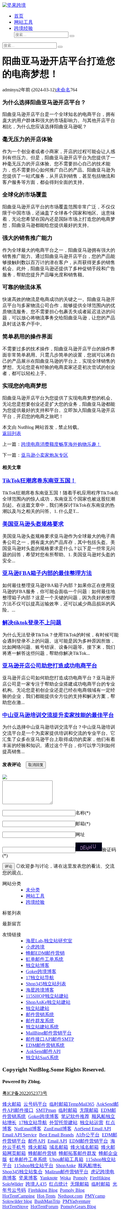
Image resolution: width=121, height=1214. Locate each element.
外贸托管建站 (63, 1122)
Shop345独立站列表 (46, 983)
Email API (57, 1140)
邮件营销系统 (40, 1014)
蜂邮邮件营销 (42, 1153)
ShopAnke (66, 1165)
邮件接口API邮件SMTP (50, 1039)
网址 (80, 834)
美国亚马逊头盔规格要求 (33, 524)
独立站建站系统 (42, 1026)
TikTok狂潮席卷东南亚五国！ (39, 480)
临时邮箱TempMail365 (71, 1104)
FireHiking (100, 1177)
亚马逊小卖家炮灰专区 (44, 455)
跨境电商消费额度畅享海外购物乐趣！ (61, 444)
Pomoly (80, 1177)
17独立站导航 (40, 977)
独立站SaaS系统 (42, 1057)
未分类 (33, 889)
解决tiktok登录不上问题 (31, 622)
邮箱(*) (82, 823)
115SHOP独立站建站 (47, 996)
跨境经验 (23, 28)
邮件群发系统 (40, 1020)
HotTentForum (44, 1206)
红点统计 (58, 1184)
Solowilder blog (17, 1201)
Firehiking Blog (43, 1190)
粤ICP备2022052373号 (24, 1093)
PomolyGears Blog (78, 1206)
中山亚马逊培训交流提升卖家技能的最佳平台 (58, 715)
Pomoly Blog (72, 1190)
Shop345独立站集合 (22, 1171)
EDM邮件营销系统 (45, 1045)
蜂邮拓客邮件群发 (77, 1153)
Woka (65, 1177)
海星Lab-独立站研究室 (49, 940)
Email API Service (19, 1134)
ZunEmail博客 (58, 1128)
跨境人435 (36, 1184)
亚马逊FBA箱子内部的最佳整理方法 (47, 573)
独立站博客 (37, 965)
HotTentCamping (18, 1196)
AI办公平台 (88, 1134)
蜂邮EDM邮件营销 (45, 953)
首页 (18, 15)
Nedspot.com (70, 1196)
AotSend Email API (92, 1128)
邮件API (36, 1140)
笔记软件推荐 (75, 1116)
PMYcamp (95, 1196)
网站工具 (23, 22)
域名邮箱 (58, 1147)
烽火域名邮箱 (84, 1147)
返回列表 (11, 433)
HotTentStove (15, 1206)
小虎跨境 (35, 946)
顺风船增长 (90, 1165)
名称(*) (82, 812)
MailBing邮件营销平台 (49, 1032)
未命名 (63, 89)
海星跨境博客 (40, 989)
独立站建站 (37, 1008)
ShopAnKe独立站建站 (48, 1002)
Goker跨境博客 (41, 971)
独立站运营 (91, 1122)
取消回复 (35, 765)
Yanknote (49, 1177)
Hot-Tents (46, 1196)
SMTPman (46, 1110)
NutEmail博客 (27, 1128)
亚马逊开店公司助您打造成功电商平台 (49, 665)
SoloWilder (12, 1184)
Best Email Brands (56, 1134)
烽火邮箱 (11, 1104)
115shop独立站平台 (33, 1165)
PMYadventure (76, 1201)
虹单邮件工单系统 (44, 959)
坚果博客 (28, 1177)
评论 (8, 866)
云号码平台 (35, 1104)
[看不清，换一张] (88, 847)
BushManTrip (47, 1201)
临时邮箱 (67, 1110)
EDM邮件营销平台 (88, 1140)
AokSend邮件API (43, 1051)
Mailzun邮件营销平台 (66, 1171)
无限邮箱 (89, 1110)
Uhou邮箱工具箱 (66, 1159)
